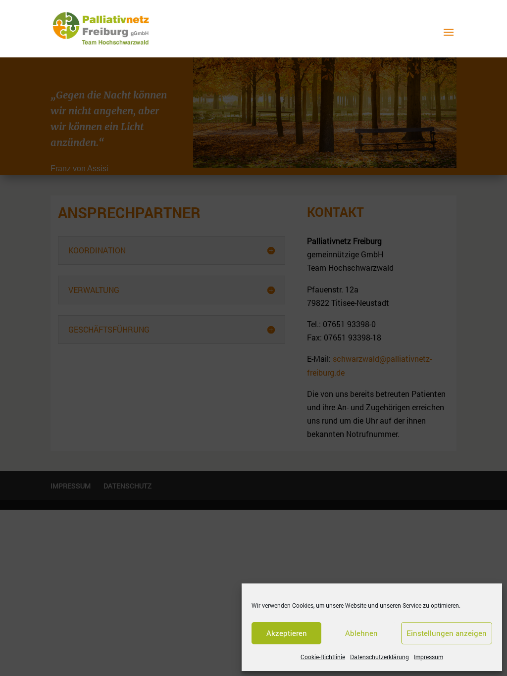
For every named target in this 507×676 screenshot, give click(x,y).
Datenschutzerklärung (379, 657)
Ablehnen (361, 633)
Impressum (428, 657)
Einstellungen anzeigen (446, 633)
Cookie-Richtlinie (323, 657)
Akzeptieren (286, 633)
